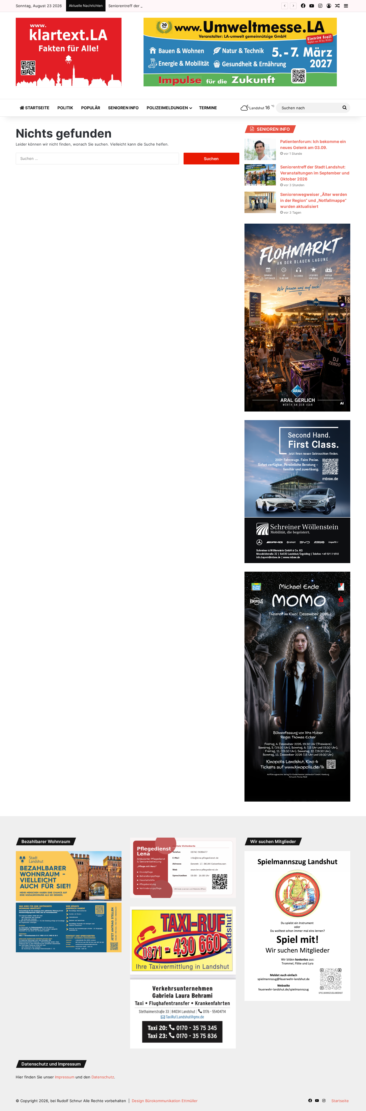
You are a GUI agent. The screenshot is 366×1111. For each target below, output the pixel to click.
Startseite (36, 107)
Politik (65, 107)
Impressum (64, 1077)
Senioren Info (123, 107)
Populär (90, 107)
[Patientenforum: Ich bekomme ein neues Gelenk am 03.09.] (260, 149)
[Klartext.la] (69, 53)
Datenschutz (103, 1077)
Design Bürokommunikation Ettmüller (165, 1100)
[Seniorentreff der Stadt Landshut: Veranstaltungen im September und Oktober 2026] (260, 175)
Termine (208, 107)
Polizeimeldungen (167, 107)
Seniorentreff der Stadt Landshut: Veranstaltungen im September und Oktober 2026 (184, 5)
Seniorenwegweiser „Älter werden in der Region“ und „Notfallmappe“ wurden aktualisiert (313, 200)
